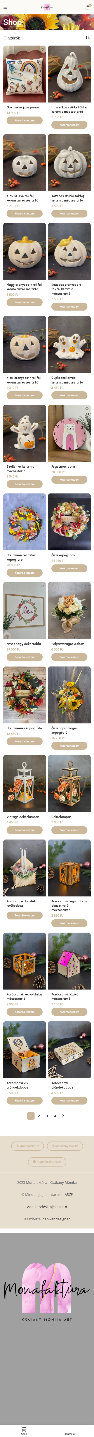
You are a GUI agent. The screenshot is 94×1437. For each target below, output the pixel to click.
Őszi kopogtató (63, 555)
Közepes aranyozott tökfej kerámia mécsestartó (66, 289)
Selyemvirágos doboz (67, 644)
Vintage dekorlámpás (23, 817)
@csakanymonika (66, 1146)
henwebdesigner (56, 1219)
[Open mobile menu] (5, 7)
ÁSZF (69, 1194)
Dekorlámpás (61, 817)
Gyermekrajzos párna (23, 107)
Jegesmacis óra (63, 466)
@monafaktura (29, 1146)
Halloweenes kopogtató (24, 728)
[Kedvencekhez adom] (42, 49)
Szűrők (14, 38)
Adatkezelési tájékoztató (47, 1206)
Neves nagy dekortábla (24, 644)
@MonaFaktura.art (49, 1162)
